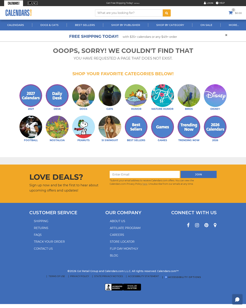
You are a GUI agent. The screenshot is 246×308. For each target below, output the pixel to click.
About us (117, 221)
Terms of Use (56, 276)
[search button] (167, 13)
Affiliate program (125, 228)
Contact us (43, 248)
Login (210, 3)
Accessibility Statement (143, 276)
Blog (114, 255)
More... (234, 25)
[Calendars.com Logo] (18, 13)
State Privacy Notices (108, 276)
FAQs (38, 235)
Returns (41, 228)
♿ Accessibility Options (183, 277)
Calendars (15, 25)
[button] (13, 3)
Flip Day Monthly (124, 248)
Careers (117, 235)
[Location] (215, 225)
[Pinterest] (206, 225)
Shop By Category (170, 25)
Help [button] (222, 3)
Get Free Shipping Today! (119, 3)
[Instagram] (197, 225)
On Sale (206, 25)
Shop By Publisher (125, 25)
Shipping (41, 221)
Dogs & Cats (49, 25)
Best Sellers (85, 25)
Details (137, 3)
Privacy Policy (79, 276)
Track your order (49, 241)
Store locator (122, 241)
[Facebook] (188, 225)
